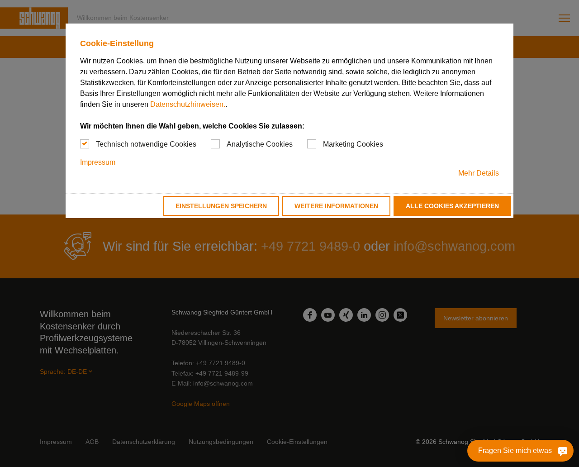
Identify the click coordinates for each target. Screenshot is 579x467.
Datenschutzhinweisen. (187, 104)
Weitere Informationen (336, 206)
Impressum (97, 162)
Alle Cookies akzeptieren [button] (452, 206)
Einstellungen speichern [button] (221, 206)
